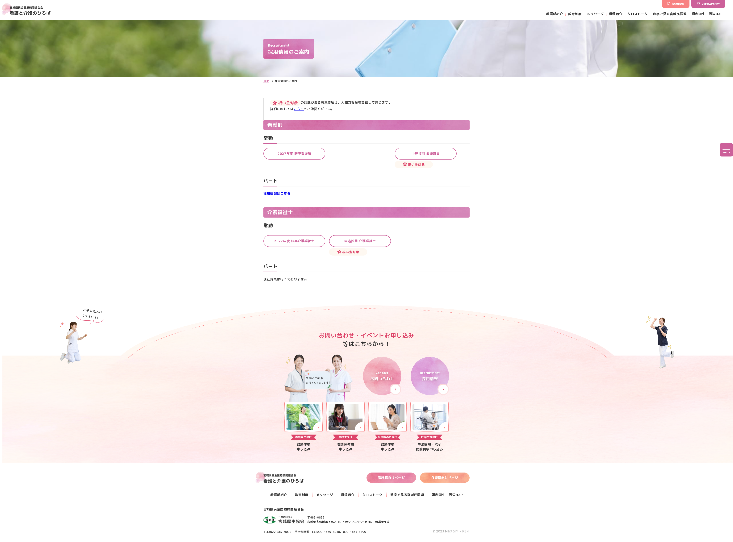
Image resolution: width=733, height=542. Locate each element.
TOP (266, 81)
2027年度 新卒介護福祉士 (294, 241)
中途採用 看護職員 (426, 153)
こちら (299, 109)
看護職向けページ (391, 477)
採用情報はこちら (276, 193)
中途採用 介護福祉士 (360, 241)
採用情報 (678, 4)
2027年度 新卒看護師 (294, 153)
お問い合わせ (711, 4)
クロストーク (637, 14)
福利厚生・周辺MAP (707, 14)
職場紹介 (615, 14)
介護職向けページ (444, 477)
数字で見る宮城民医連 (670, 14)
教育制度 (575, 14)
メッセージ (595, 14)
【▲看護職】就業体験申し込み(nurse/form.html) (345, 427)
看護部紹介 (554, 14)
